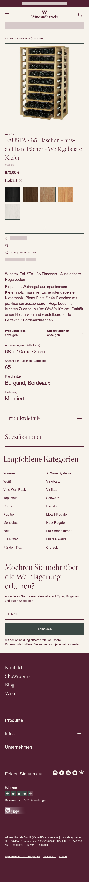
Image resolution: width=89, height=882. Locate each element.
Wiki (10, 693)
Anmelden (44, 629)
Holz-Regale (55, 522)
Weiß (7, 481)
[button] (44, 83)
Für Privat (10, 539)
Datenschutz (49, 856)
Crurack (52, 547)
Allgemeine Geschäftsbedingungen (22, 856)
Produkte (14, 720)
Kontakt (13, 667)
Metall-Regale (56, 514)
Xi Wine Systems (58, 473)
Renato (51, 506)
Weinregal (24, 38)
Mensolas (10, 522)
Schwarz (52, 497)
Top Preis (10, 497)
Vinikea (51, 489)
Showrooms (17, 676)
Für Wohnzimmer (58, 530)
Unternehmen (18, 747)
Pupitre (8, 514)
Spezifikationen (24, 437)
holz (6, 530)
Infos (10, 733)
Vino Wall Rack (14, 489)
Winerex (38, 38)
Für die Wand (56, 539)
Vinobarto (53, 481)
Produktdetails (22, 418)
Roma (7, 506)
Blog (9, 685)
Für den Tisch (13, 547)
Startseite (10, 38)
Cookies (63, 856)
